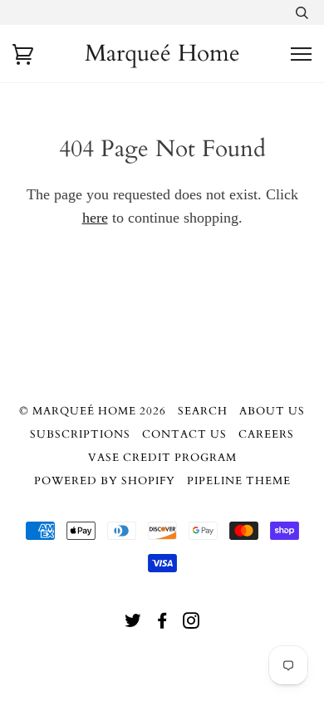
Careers (266, 434)
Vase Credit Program (162, 457)
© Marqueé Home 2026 (92, 411)
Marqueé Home (162, 53)
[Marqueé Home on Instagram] (191, 623)
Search (203, 411)
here (95, 217)
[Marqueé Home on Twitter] (133, 623)
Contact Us (184, 434)
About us (272, 411)
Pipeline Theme (239, 480)
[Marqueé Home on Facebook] (162, 623)
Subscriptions (80, 434)
